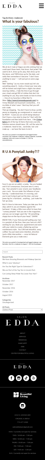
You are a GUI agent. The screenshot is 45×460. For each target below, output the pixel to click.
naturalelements (7, 140)
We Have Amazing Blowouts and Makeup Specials (21, 259)
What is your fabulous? (20, 22)
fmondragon (37, 244)
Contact (22, 350)
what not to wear (14, 138)
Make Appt (22, 343)
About (22, 333)
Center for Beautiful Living (22, 353)
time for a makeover (15, 244)
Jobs (22, 347)
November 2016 (8, 288)
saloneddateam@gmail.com (22, 427)
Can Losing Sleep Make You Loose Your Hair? (19, 274)
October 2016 (7, 292)
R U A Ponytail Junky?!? (20, 152)
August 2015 (7, 295)
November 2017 (8, 281)
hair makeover (13, 136)
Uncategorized (21, 135)
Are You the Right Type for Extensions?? (17, 267)
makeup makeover (30, 136)
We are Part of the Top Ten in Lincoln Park (18, 270)
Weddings (22, 340)
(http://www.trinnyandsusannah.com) (21, 101)
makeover (21, 136)
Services (22, 337)
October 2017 (7, 285)
